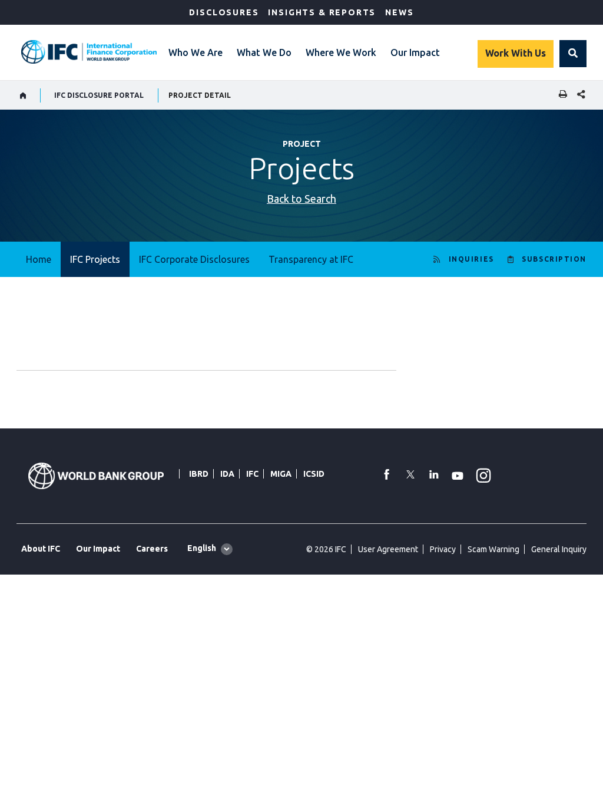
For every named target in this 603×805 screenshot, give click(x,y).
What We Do (264, 52)
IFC (252, 474)
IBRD (198, 474)
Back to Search (301, 198)
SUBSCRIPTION (554, 259)
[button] (573, 53)
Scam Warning (493, 549)
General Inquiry (559, 549)
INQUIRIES (471, 259)
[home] (23, 95)
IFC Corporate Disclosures (194, 259)
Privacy (443, 549)
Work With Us (515, 53)
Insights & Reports (322, 12)
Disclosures (224, 12)
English (201, 548)
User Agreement (388, 549)
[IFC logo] (88, 52)
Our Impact (415, 52)
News (399, 12)
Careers (152, 548)
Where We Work (341, 52)
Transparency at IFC (311, 259)
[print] (560, 95)
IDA (227, 474)
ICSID (313, 474)
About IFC (40, 548)
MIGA (280, 474)
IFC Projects (95, 259)
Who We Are (195, 52)
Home (38, 259)
